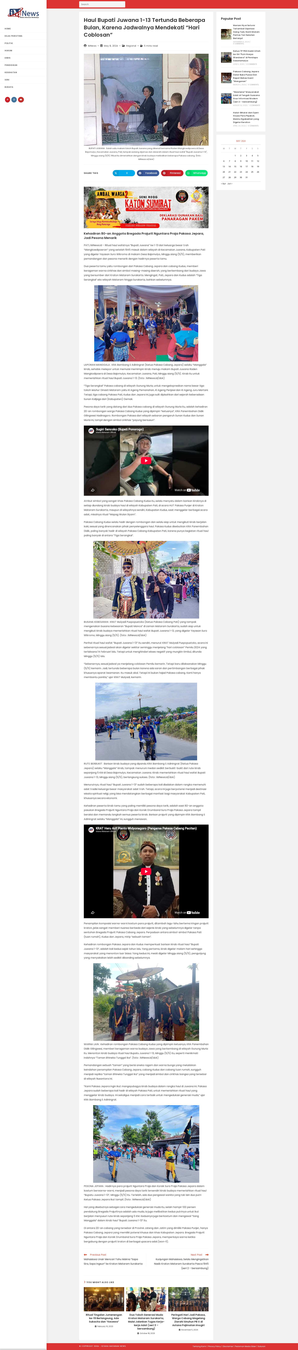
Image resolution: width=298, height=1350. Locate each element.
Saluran (261, 1346)
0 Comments (238, 44)
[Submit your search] (122, 4)
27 (224, 177)
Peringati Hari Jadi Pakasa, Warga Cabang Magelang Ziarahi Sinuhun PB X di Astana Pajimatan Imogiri (188, 1320)
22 (235, 172)
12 (258, 161)
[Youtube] (21, 99)
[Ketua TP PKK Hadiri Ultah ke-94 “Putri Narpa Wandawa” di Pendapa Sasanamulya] (226, 57)
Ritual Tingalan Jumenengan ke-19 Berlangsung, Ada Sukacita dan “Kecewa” (104, 1318)
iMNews (92, 45)
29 (235, 177)
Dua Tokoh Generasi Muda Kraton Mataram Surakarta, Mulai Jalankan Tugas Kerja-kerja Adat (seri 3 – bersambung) (146, 1322)
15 (235, 166)
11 (252, 161)
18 (252, 166)
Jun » (229, 183)
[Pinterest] (7, 99)
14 (229, 166)
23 (241, 172)
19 (258, 166)
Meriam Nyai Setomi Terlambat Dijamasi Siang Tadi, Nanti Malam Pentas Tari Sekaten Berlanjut (246, 32)
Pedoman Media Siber (245, 1346)
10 (247, 161)
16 (241, 166)
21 (229, 172)
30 (241, 177)
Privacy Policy (214, 1346)
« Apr (223, 183)
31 (247, 177)
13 (224, 166)
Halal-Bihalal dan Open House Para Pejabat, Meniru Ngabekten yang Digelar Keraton (246, 117)
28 (229, 177)
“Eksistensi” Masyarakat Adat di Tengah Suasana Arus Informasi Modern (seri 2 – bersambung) (246, 97)
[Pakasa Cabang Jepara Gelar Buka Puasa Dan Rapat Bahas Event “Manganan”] (226, 78)
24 (247, 172)
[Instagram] (14, 99)
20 (224, 172)
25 (252, 172)
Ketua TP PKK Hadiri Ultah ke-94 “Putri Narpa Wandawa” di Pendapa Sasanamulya (246, 56)
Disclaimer (228, 1346)
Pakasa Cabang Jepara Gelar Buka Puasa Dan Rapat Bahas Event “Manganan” (246, 76)
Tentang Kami (199, 1346)
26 (258, 172)
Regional (131, 45)
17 (247, 166)
